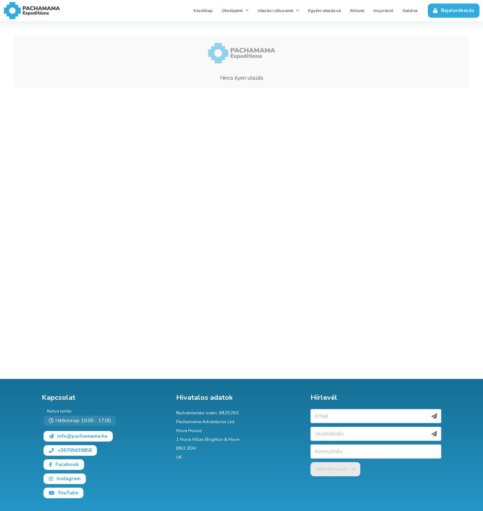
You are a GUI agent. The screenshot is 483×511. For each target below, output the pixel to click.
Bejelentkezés (457, 10)
